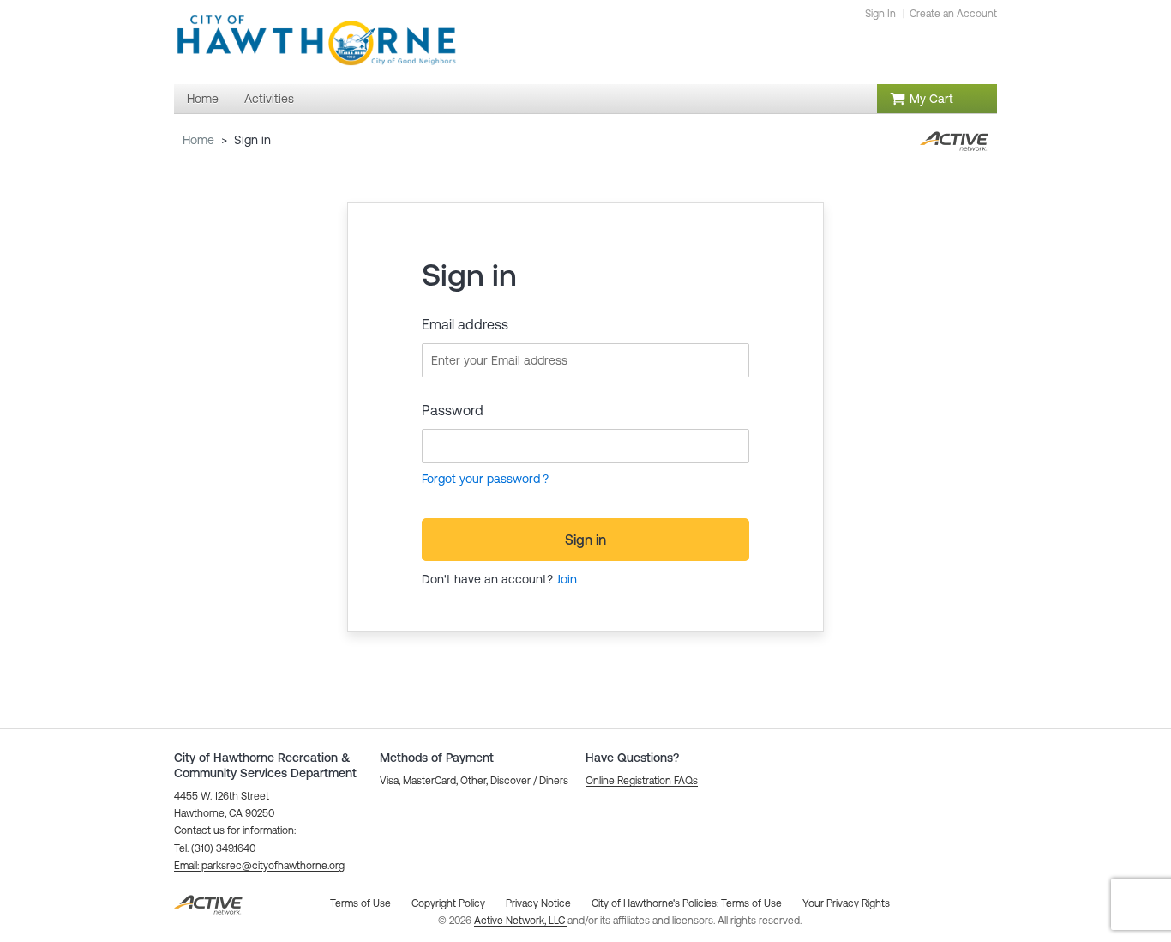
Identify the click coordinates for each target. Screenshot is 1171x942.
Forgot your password (481, 479)
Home (198, 140)
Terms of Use (751, 903)
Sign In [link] (880, 14)
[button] (259, 866)
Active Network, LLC (520, 921)
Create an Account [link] (953, 14)
